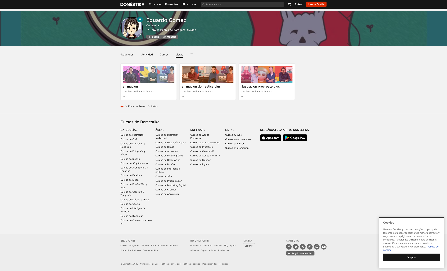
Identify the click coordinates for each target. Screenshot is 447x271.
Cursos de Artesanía (166, 151)
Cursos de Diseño (130, 158)
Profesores (223, 250)
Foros (153, 245)
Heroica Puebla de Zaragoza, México (173, 30)
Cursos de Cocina (130, 203)
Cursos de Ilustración (132, 134)
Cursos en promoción (237, 147)
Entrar (299, 4)
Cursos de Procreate (201, 146)
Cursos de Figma (199, 164)
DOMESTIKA (132, 4)
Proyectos (171, 4)
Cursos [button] (154, 4)
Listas (179, 54)
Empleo (145, 245)
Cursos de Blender (200, 160)
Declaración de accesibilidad (215, 264)
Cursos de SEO (163, 176)
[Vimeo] (317, 247)
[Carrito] (289, 4)
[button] (194, 4)
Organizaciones (208, 250)
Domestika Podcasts (130, 250)
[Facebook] (289, 247)
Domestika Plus (150, 250)
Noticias (218, 245)
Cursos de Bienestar (131, 215)
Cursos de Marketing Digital (170, 185)
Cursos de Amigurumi (167, 194)
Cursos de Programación (168, 180)
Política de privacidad (171, 264)
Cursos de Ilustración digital (170, 142)
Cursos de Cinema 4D (202, 151)
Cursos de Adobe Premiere (205, 155)
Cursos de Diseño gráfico (169, 155)
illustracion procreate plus (260, 86)
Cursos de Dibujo (164, 146)
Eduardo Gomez (166, 20)
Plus (185, 4)
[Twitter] (296, 247)
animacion (130, 86)
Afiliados (194, 250)
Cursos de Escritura (131, 175)
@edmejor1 (127, 54)
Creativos (163, 245)
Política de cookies (191, 264)
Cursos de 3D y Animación (134, 163)
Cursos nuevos (233, 134)
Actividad (147, 54)
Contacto (207, 245)
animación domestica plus (201, 86)
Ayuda (233, 245)
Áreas (159, 129)
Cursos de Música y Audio (134, 199)
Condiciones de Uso (149, 264)
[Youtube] (324, 247)
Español (249, 245)
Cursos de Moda (129, 179)
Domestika (195, 245)
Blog (226, 245)
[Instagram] (310, 247)
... (191, 52)
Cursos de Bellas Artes (167, 160)
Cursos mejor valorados (238, 139)
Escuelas (174, 245)
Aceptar (411, 257)
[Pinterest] (303, 247)
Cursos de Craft (129, 139)
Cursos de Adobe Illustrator (205, 142)
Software (197, 129)
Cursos (164, 54)
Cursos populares (234, 143)
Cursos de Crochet (165, 189)
